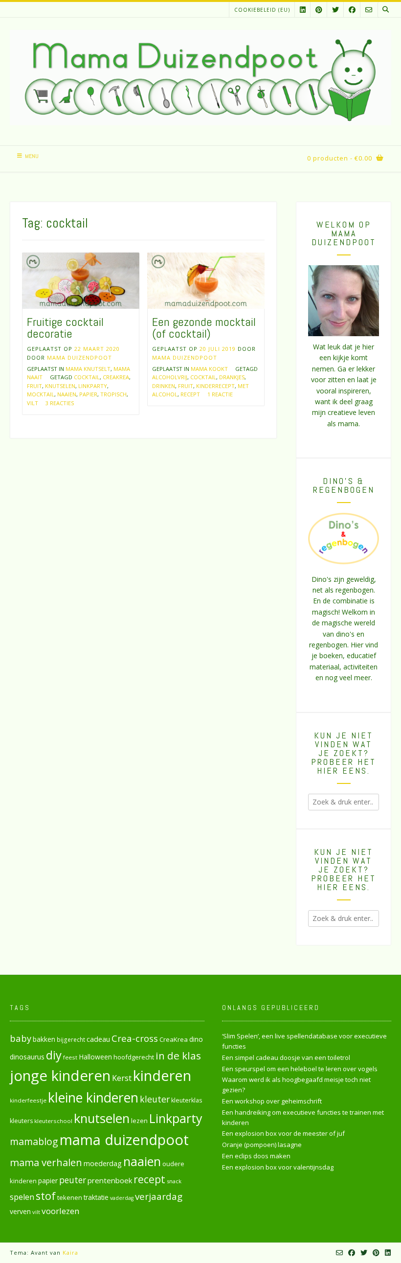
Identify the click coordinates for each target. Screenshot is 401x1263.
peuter (72, 1180)
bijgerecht (71, 1039)
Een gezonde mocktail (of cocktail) (204, 327)
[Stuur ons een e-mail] (368, 9)
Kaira (70, 1252)
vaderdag (122, 1197)
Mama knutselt (88, 368)
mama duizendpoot (124, 1139)
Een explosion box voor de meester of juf (283, 1133)
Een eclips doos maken (256, 1155)
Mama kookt (209, 368)
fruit (34, 386)
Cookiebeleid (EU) (262, 9)
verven (20, 1211)
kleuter (155, 1099)
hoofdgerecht (133, 1057)
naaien (66, 394)
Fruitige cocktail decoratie (65, 327)
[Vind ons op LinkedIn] (303, 9)
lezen (139, 1120)
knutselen (60, 386)
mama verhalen (46, 1162)
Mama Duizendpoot (79, 357)
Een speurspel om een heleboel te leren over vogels (300, 1068)
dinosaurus (27, 1056)
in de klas (178, 1055)
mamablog (34, 1141)
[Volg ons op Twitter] (335, 9)
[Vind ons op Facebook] (352, 9)
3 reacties (59, 403)
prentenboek (110, 1180)
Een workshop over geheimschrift (272, 1101)
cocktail (87, 377)
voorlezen (61, 1211)
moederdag (103, 1163)
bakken (44, 1039)
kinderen (162, 1075)
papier (88, 394)
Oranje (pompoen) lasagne (262, 1144)
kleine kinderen (93, 1097)
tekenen (69, 1197)
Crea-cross (134, 1038)
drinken (163, 386)
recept (190, 394)
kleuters (21, 1121)
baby (20, 1038)
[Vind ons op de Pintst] (319, 9)
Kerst (122, 1078)
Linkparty (92, 386)
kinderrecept (215, 386)
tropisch (113, 394)
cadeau (98, 1039)
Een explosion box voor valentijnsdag (278, 1167)
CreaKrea (116, 377)
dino (196, 1039)
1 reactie (220, 394)
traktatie (96, 1197)
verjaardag (158, 1196)
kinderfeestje (28, 1100)
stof (46, 1196)
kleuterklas (186, 1100)
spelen (22, 1196)
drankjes (232, 377)
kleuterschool (53, 1121)
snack (174, 1181)
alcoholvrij (169, 377)
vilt (32, 403)
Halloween (95, 1056)
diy (54, 1055)
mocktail (40, 394)
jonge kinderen (60, 1075)
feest (70, 1057)
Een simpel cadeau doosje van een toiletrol (286, 1057)
